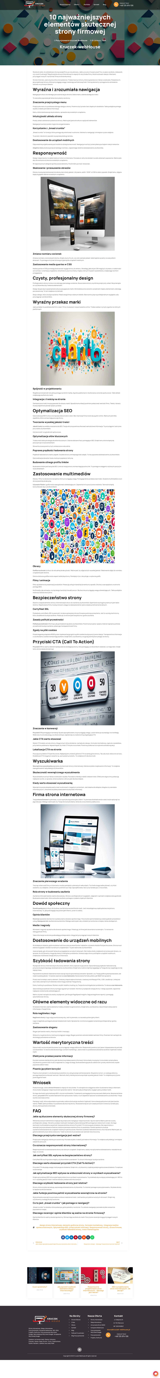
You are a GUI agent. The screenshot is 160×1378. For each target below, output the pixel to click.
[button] (63, 1237)
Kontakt (96, 5)
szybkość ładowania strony (70, 1229)
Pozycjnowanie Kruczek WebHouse (71, 40)
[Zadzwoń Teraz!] (116, 4)
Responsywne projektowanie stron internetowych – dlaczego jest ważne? (93, 1289)
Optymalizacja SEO (60, 1227)
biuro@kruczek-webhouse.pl (118, 1329)
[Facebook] (79, 1350)
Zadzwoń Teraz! (124, 3)
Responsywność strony (99, 1227)
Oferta (76, 5)
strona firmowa (115, 1227)
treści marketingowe (90, 1229)
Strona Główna (65, 5)
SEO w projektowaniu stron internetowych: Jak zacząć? (120, 1289)
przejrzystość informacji (79, 1227)
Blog (104, 5)
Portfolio (87, 5)
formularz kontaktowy (94, 1225)
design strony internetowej (51, 1225)
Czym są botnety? (39, 1287)
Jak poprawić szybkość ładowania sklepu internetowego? (66, 1289)
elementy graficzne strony (73, 1225)
